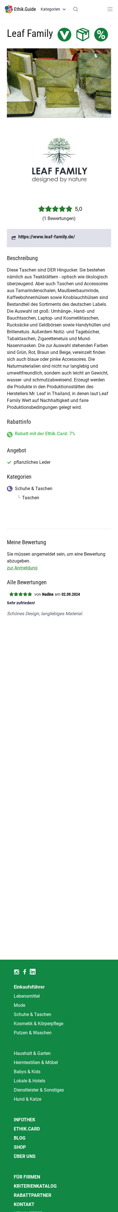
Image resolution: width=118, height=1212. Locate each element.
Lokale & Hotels (29, 1081)
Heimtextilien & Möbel (36, 1062)
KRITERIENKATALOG (35, 1186)
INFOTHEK (24, 1119)
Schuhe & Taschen (32, 1014)
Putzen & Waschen (33, 1032)
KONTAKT (24, 1204)
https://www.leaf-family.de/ (46, 236)
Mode (19, 1005)
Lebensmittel (27, 996)
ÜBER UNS (25, 1156)
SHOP (20, 1147)
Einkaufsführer (29, 987)
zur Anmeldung (22, 568)
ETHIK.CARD (27, 1129)
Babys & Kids (27, 1071)
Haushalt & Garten (32, 1053)
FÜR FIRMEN (27, 1177)
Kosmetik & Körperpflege (38, 1023)
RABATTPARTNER (32, 1195)
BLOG (19, 1138)
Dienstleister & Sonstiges (39, 1090)
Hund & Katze (27, 1099)
